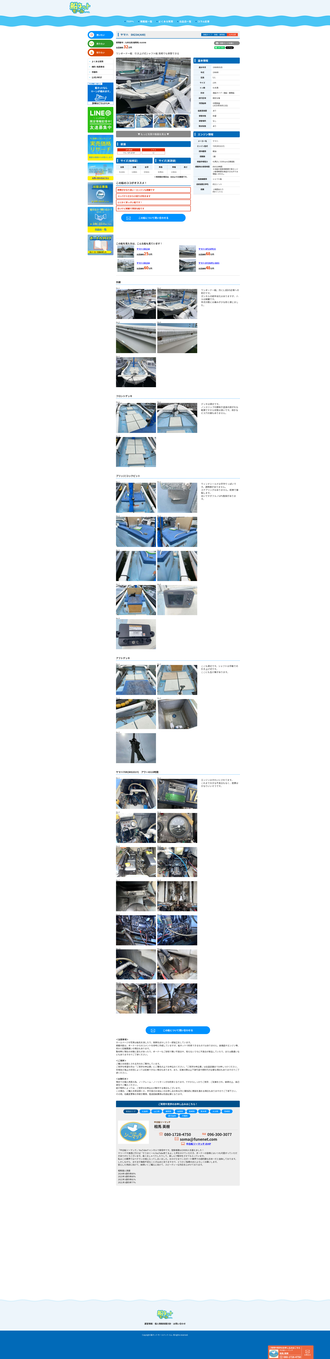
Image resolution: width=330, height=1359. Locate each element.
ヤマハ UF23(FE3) (207, 248)
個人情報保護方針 (163, 1324)
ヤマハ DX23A (143, 248)
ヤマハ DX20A (143, 262)
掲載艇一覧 (146, 21)
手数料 (94, 72)
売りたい (100, 43)
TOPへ (130, 21)
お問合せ (307, 1355)
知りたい (100, 52)
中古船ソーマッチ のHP (198, 1143)
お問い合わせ (179, 1324)
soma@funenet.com (198, 1139)
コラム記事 (204, 21)
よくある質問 (166, 21)
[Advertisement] (213, 8)
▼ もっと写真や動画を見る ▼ (153, 134)
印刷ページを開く (227, 43)
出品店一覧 (185, 21)
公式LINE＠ (97, 77)
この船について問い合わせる (153, 217)
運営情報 (148, 1324)
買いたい (100, 34)
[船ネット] (80, 8)
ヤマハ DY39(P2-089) (209, 262)
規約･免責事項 (98, 66)
